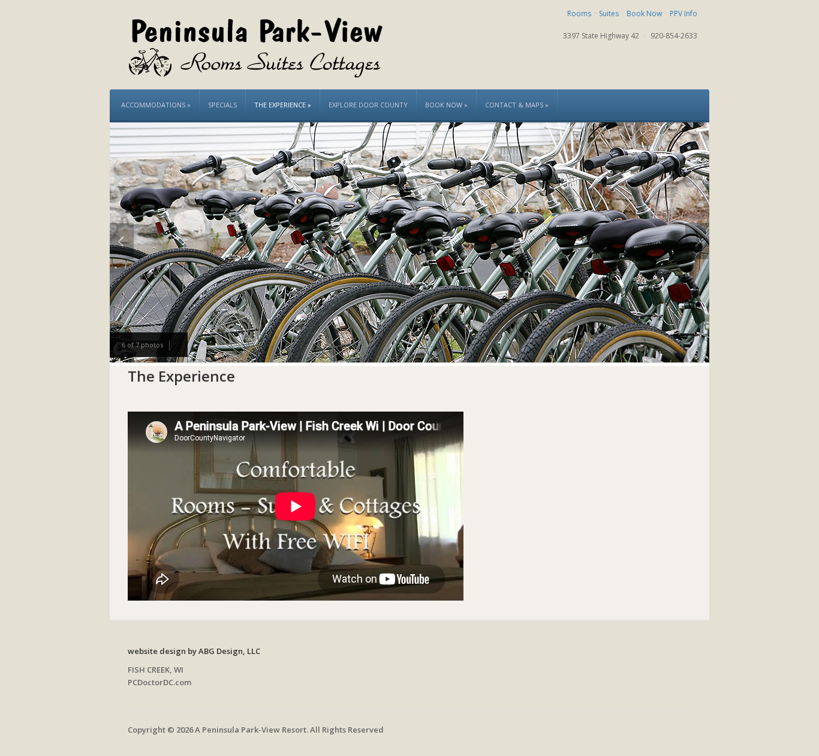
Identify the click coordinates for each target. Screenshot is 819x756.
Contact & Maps (517, 104)
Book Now (644, 13)
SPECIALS (222, 104)
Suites (609, 13)
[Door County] (257, 43)
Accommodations (156, 104)
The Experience (282, 104)
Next (697, 241)
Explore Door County (368, 104)
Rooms (579, 13)
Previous (122, 241)
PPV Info (683, 13)
